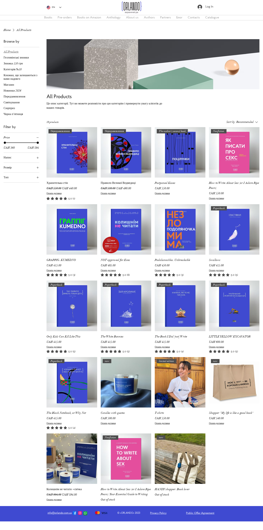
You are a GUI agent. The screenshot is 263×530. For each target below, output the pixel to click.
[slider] (5, 143)
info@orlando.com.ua (60, 513)
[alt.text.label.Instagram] (80, 513)
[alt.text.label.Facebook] (74, 513)
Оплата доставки (54, 193)
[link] (61, 198)
